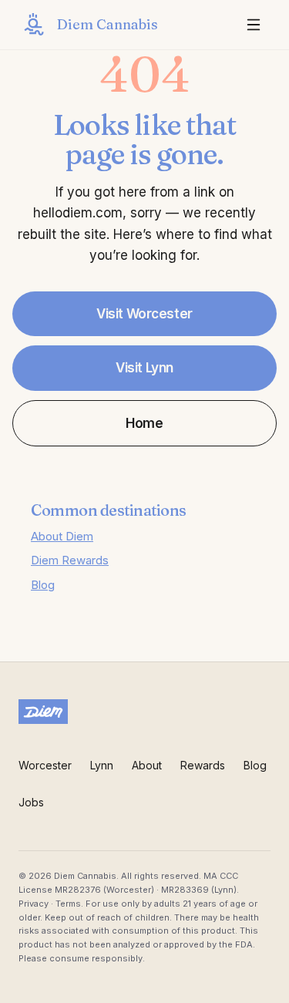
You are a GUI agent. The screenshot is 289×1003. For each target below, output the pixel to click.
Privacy (33, 903)
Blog (43, 584)
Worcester (45, 765)
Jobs (31, 802)
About (147, 765)
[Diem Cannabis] (144, 711)
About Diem (62, 536)
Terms (68, 903)
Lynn (101, 765)
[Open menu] (254, 25)
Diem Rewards (70, 560)
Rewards (202, 765)
